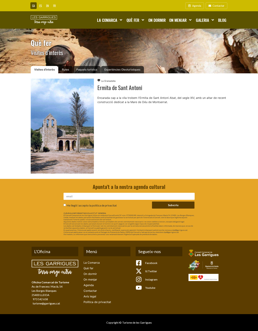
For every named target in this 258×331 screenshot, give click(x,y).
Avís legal (90, 296)
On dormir (157, 20)
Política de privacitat (97, 302)
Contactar (90, 290)
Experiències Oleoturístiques (122, 69)
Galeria (202, 20)
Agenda (89, 285)
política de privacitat (104, 205)
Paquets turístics (86, 69)
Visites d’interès (44, 69)
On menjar (178, 20)
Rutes (65, 69)
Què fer (133, 20)
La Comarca (107, 20)
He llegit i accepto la (92, 205)
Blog (222, 20)
